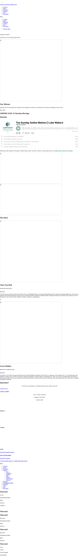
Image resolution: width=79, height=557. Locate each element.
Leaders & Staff (39, 416)
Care (7, 471)
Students (8, 474)
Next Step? (5, 14)
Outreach (5, 481)
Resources (5, 10)
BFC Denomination (39, 424)
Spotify (71, 150)
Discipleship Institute (8, 483)
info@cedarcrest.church (39, 402)
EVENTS (5, 484)
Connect (5, 11)
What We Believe (39, 414)
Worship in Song (39, 419)
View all (8, 480)
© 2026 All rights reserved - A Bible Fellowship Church (13, 461)
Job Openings (39, 421)
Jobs (4, 487)
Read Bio (2, 291)
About (4, 8)
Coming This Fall (22, 31)
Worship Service (4, 31)
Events (39, 430)
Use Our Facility (39, 407)
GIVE (4, 485)
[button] (39, 16)
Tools (39, 446)
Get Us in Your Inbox (5, 455)
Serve (39, 441)
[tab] (39, 291)
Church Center (39, 443)
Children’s (8, 473)
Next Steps (39, 438)
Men (7, 476)
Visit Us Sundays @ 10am (39, 405)
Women (8, 477)
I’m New (5, 7)
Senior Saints (9, 478)
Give (4, 12)
